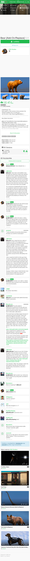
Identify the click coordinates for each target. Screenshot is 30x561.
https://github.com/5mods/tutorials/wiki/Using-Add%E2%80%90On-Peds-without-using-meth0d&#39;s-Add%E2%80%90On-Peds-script (17, 342)
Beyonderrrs (9, 424)
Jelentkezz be (19, 443)
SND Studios (12, 49)
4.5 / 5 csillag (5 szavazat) (5, 106)
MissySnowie (9, 304)
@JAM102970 (9, 203)
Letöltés (16, 41)
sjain (7, 404)
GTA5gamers (9, 397)
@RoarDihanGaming (11, 419)
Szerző (12, 164)
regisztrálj (4, 444)
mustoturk (8, 433)
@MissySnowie (10, 351)
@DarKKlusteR (9, 412)
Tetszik (12, 103)
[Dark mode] (26, 2)
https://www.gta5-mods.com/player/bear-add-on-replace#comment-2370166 (17, 360)
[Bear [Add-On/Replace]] (15, 85)
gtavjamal (8, 230)
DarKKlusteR (9, 417)
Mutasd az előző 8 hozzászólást (15, 160)
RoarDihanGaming (10, 411)
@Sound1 (8, 172)
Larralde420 (9, 296)
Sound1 (8, 164)
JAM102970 (9, 171)
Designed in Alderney (5, 554)
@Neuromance (9, 391)
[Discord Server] (9, 51)
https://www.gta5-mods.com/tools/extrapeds (17, 329)
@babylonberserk (10, 166)
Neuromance (9, 383)
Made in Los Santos (5, 556)
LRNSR (8, 289)
